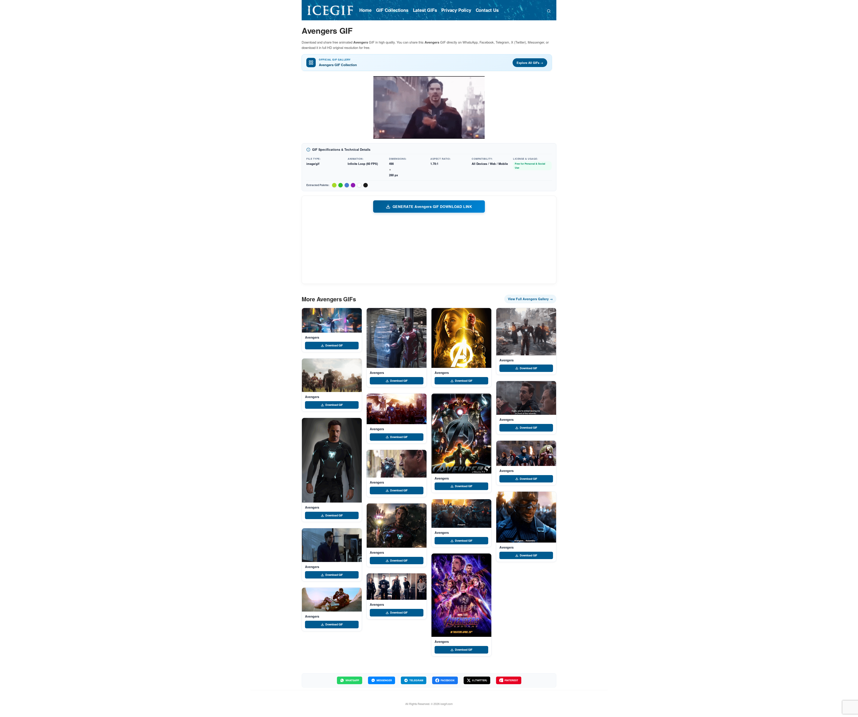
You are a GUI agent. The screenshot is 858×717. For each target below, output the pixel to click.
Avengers (312, 337)
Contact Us (487, 10)
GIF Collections (392, 10)
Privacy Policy (456, 10)
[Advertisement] (429, 248)
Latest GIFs (425, 10)
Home (365, 10)
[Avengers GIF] (332, 320)
